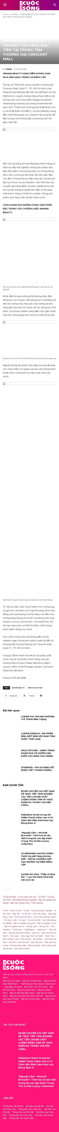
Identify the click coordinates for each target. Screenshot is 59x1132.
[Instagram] (11, 1014)
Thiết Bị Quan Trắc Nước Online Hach (37, 984)
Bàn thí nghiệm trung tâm (24, 923)
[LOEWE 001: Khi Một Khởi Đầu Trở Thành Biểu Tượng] (11, 720)
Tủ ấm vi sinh (15, 911)
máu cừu (36, 933)
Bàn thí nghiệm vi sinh (47, 923)
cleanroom (41, 929)
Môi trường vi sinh (11, 939)
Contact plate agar (18, 945)
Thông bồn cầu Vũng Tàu (29, 1109)
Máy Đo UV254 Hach (32, 981)
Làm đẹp (14, 14)
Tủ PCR (41, 897)
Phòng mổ (44, 926)
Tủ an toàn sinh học (27, 897)
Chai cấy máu (36, 942)
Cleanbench (30, 929)
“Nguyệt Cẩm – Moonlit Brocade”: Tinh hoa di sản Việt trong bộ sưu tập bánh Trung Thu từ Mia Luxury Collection (36, 838)
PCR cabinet (37, 903)
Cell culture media (21, 948)
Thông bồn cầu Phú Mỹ (23, 1112)
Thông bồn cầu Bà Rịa (13, 1106)
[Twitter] (18, 1014)
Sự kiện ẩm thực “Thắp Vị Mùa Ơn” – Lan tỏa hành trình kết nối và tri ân (38, 877)
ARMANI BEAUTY (18, 688)
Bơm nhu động (39, 914)
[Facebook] (5, 1014)
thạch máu (49, 936)
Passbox (6, 929)
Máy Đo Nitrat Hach (26, 990)
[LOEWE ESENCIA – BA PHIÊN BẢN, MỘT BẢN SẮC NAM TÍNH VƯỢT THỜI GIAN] (11, 737)
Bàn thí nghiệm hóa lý (14, 926)
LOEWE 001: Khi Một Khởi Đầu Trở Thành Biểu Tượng (38, 718)
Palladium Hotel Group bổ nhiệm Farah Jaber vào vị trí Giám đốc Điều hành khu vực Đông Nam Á (37, 819)
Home (5, 14)
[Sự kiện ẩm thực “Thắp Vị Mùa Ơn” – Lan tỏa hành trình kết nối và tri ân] (11, 878)
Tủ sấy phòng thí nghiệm (41, 911)
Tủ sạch (22, 920)
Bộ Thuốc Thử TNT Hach (36, 987)
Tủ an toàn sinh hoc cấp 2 (45, 917)
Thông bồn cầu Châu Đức (21, 1115)
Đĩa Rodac (37, 939)
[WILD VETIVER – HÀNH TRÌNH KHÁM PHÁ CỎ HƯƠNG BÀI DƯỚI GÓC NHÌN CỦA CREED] (11, 754)
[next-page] (9, 889)
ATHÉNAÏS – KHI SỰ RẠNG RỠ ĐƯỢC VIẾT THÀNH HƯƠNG (37, 769)
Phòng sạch (32, 926)
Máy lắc (16, 914)
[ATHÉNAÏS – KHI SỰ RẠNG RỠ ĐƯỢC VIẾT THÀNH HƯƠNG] (11, 771)
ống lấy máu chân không (19, 933)
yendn (9, 69)
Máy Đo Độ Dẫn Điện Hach (22, 993)
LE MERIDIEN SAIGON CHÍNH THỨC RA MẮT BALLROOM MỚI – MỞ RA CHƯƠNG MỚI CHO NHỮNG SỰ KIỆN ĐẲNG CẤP (37, 859)
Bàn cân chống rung (19, 903)
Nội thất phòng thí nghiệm (24, 900)
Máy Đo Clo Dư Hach (30, 999)
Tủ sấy (26, 911)
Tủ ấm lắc (26, 914)
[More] (41, 696)
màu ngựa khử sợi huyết (32, 936)
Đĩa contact (26, 939)
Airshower (17, 929)
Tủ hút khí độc (9, 897)
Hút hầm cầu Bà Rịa (34, 1106)
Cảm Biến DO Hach (13, 987)
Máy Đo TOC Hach (11, 981)
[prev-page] (4, 889)
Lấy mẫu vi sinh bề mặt (19, 942)
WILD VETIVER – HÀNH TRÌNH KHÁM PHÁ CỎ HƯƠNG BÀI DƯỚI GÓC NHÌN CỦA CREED (38, 753)
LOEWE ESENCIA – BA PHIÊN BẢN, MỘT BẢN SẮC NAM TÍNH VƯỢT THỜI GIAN (38, 736)
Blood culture (34, 945)
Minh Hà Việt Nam (35, 688)
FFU (52, 926)
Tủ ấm (5, 911)
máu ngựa (14, 936)
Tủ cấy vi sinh (10, 920)
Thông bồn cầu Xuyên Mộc (21, 1118)
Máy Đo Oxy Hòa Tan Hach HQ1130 (26, 996)
